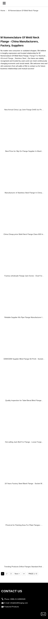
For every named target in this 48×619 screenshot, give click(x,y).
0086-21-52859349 (17, 599)
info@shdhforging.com (19, 603)
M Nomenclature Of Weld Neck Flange (23, 10)
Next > (17, 574)
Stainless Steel (20, 58)
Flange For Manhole (37, 56)
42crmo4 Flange (6, 58)
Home (2, 10)
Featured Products (11, 607)
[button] (4, 3)
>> (24, 574)
